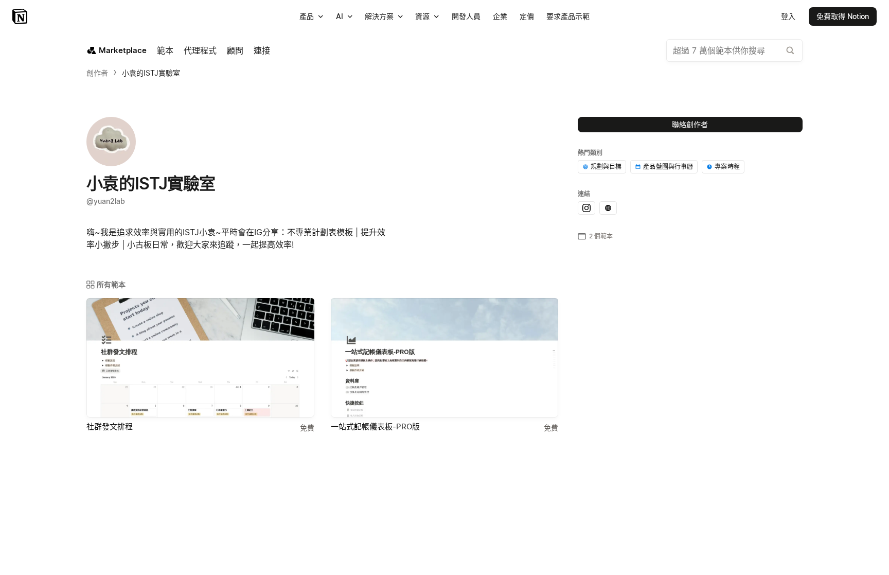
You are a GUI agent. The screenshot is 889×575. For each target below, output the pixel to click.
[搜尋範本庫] (790, 50)
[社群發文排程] (200, 357)
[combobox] (734, 50)
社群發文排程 (109, 426)
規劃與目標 (606, 166)
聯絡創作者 (690, 124)
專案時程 (727, 166)
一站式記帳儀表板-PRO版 (375, 426)
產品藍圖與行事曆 (668, 166)
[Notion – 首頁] (20, 16)
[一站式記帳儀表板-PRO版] (445, 357)
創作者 (97, 72)
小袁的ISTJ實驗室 (151, 72)
